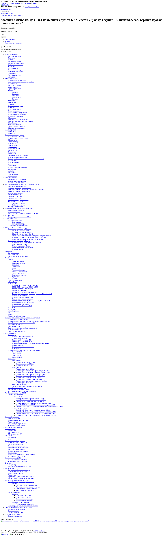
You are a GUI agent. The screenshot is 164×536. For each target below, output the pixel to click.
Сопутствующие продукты (13, 43)
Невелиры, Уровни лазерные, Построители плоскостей (26, 159)
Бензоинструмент (10, 130)
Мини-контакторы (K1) (19, 338)
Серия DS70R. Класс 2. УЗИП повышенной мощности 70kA (35, 405)
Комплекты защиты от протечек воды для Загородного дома (31, 236)
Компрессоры (12, 453)
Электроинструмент (11, 78)
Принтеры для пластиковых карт (26, 488)
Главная (3, 3)
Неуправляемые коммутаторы (18, 420)
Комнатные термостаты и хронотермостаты (19, 208)
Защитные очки (13, 511)
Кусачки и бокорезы (14, 61)
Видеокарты (12, 430)
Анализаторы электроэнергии (18, 138)
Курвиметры (12, 172)
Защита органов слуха (15, 512)
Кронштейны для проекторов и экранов (21, 478)
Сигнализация (9, 215)
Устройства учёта (14, 492)
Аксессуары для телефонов (13, 427)
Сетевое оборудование (12, 417)
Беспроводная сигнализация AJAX (19, 217)
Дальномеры (12, 147)
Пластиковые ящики (15, 516)
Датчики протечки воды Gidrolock (23, 232)
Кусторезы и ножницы (15, 116)
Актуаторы (15, 265)
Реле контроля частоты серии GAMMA (28, 377)
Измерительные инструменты (14, 135)
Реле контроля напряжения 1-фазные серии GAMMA (33, 371)
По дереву (15, 94)
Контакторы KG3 (17, 345)
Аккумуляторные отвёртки (17, 80)
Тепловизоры (12, 145)
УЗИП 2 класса (17, 396)
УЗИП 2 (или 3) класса (19, 408)
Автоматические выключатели (18, 319)
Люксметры (12, 169)
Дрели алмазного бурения (16, 126)
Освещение (16, 266)
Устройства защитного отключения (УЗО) (21, 323)
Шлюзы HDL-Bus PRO (19, 290)
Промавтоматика (10, 333)
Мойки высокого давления (17, 179)
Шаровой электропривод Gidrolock (23, 234)
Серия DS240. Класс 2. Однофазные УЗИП (30, 398)
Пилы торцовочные (14, 111)
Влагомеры (12, 160)
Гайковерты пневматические (17, 442)
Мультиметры (12, 140)
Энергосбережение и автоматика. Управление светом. (22, 184)
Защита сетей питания (15, 394)
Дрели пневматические (15, 444)
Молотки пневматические (16, 449)
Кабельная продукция (15, 324)
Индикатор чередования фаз (17, 157)
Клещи (10, 59)
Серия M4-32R (17, 353)
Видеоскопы (12, 153)
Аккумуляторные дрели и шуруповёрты (21, 82)
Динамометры (13, 164)
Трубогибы (12, 73)
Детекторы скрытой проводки (18, 155)
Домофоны (8, 251)
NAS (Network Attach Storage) (17, 459)
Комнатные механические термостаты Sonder (23, 213)
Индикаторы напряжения (16, 136)
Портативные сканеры (23, 497)
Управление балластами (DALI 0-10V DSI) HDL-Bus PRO (31, 300)
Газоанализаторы (13, 162)
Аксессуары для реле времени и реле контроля (27, 386)
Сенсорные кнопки (18, 263)
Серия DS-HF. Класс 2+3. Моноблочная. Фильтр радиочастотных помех (39, 406)
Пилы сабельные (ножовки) (17, 114)
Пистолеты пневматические (17, 446)
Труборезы (11, 77)
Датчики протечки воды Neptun (22, 247)
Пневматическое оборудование (15, 441)
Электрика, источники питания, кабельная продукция (22, 318)
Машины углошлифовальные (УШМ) (20, 121)
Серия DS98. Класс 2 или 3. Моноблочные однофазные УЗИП (36, 415)
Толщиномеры (13, 174)
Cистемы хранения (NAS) (13, 458)
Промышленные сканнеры (24, 499)
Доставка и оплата (13, 3)
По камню (15, 95)
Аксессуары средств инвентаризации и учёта (23, 506)
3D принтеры (12, 465)
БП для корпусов (13, 432)
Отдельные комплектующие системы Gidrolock (27, 239)
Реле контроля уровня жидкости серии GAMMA (31, 381)
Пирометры (12, 143)
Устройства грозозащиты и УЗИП (15, 393)
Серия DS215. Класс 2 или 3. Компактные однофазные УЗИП (36, 412)
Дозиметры (12, 165)
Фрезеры (11, 104)
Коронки (15, 99)
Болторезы (11, 58)
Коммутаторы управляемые (17, 424)
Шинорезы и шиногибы (16, 71)
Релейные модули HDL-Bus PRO (23, 297)
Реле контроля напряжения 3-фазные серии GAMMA (33, 372)
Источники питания (14, 330)
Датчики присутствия (15, 193)
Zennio (10, 259)
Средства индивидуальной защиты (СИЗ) (18, 507)
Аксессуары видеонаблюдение (18, 225)
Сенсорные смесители (15, 206)
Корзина (6, 9)
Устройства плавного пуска (17, 388)
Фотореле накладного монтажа (18, 200)
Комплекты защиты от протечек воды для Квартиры (29, 237)
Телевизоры (12, 475)
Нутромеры (12, 152)
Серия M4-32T (17, 352)
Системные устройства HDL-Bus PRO (24, 292)
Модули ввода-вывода (19, 295)
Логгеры (11, 171)
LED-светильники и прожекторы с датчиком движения (26, 189)
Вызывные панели (14, 254)
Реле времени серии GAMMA (25, 362)
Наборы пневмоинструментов (18, 451)
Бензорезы (11, 133)
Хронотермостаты (14, 212)
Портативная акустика (15, 473)
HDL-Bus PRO (13, 283)
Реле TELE (11, 359)
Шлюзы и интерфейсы (19, 271)
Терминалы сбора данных (20, 502)
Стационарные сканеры (23, 495)
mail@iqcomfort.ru (32, 7)
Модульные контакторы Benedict (22, 336)
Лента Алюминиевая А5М (17, 331)
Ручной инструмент (11, 54)
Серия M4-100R (17, 357)
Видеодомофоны (13, 253)
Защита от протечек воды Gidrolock (19, 229)
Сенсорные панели (18, 261)
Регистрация (9, 13)
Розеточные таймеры (15, 195)
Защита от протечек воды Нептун (19, 241)
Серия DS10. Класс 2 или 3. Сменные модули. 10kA (33, 410)
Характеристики (10, 39)
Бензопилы (12, 131)
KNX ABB (11, 309)
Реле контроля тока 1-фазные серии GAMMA (30, 374)
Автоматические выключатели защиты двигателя (24, 350)
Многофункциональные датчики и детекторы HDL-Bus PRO (32, 294)
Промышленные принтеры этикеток (28, 487)
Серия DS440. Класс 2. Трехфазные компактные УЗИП (33, 403)
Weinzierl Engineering (15, 280)
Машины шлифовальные (16, 128)
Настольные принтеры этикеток (26, 485)
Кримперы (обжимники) (16, 63)
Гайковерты (12, 107)
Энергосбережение (18, 273)
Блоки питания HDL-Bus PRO (22, 306)
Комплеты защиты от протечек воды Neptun (26, 242)
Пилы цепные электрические (17, 112)
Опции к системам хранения (17, 461)
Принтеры (15, 483)
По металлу (16, 92)
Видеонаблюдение (11, 218)
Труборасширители (14, 75)
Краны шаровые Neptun (20, 244)
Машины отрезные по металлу (18, 119)
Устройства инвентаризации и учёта (16, 480)
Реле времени (16, 360)
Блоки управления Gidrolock (21, 230)
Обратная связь (25, 3)
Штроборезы (12, 123)
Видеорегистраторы (18, 224)
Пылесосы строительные (16, 183)
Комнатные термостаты (16, 210)
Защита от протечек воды (13, 227)
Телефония (8, 435)
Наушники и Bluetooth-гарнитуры (19, 470)
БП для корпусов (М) (15, 434)
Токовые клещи (13, 142)
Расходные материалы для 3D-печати (20, 466)
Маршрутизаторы (14, 418)
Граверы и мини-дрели (15, 106)
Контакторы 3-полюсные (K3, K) (23, 340)
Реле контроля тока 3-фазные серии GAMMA (30, 376)
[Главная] (5, 5)
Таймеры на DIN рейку (15, 196)
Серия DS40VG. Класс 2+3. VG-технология (30, 401)
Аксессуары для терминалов (25, 504)
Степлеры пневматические (17, 456)
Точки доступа (13, 422)
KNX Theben (12, 278)
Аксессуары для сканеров (24, 500)
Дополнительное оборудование (18, 256)
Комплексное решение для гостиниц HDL (25, 285)
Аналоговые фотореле (19, 203)
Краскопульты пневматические (18, 447)
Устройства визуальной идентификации (21, 482)
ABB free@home (13, 311)
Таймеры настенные (15, 198)
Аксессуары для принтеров (25, 490)
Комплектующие (17, 249)
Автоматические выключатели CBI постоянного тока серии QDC (29, 321)
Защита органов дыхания (16, 509)
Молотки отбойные (14, 85)
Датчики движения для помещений (19, 188)
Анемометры (12, 176)
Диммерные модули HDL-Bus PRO (23, 302)
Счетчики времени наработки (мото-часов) (22, 391)
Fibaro (10, 314)
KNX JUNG (20, 15)
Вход (2, 13)
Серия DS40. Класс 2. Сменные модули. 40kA (31, 400)
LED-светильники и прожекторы (19, 191)
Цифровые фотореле (18, 205)
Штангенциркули (14, 148)
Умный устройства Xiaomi (16, 316)
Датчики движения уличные (17, 186)
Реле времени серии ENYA (25, 364)
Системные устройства (19, 275)
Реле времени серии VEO (24, 365)
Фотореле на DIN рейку (16, 201)
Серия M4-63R (17, 355)
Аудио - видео (9, 468)
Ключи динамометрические (17, 70)
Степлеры (11, 101)
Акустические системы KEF (17, 471)
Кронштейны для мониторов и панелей (21, 477)
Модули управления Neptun (21, 246)
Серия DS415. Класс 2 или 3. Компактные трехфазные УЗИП (36, 413)
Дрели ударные (13, 87)
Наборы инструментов (15, 65)
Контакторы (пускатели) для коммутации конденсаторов (30, 343)
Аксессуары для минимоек (17, 181)
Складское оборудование (13, 514)
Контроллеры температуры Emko (19, 389)
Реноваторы (12, 102)
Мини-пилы (12, 118)
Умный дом (11, 15)
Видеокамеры (16, 222)
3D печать (8, 463)
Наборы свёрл (16, 97)
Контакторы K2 (17, 348)
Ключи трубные (13, 68)
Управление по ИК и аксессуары (22, 289)
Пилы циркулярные (14, 109)
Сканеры (15, 494)
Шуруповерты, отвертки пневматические (21, 454)
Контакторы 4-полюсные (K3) (22, 341)
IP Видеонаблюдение (15, 220)
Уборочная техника (11, 177)
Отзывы (7, 41)
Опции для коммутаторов (16, 425)
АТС (9, 439)
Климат (14, 268)
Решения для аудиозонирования (22, 299)
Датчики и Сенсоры (18, 270)
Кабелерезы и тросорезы (16, 56)
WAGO (10, 312)
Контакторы (12, 335)
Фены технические (14, 124)
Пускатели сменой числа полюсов (23, 347)
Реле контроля (16, 367)
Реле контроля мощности (20, 384)
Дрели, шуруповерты (15, 89)
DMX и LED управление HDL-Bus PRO (25, 287)
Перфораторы (12, 83)
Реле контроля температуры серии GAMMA (30, 379)
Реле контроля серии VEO (24, 383)
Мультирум (15, 277)
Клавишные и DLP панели (20, 304)
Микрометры (12, 150)
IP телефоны (12, 437)
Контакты (34, 3)
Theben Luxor (12, 282)
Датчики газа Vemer (14, 326)
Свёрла (10, 90)
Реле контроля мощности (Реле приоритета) (22, 328)
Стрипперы (12, 66)
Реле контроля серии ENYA (25, 369)
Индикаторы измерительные (17, 167)
